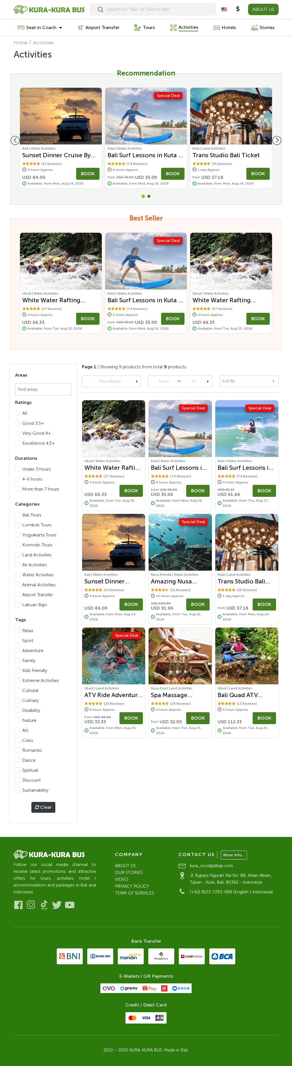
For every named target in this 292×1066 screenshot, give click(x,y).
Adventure (32, 650)
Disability (31, 710)
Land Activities (37, 554)
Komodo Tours (37, 545)
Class (27, 740)
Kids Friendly (34, 670)
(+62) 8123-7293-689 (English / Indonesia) (231, 892)
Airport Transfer (37, 594)
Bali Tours (31, 515)
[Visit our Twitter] (57, 905)
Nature (29, 720)
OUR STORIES (129, 872)
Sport (27, 640)
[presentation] (15, 140)
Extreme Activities (40, 680)
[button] (143, 196)
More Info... (233, 855)
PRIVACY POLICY (132, 886)
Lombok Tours (37, 525)
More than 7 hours (40, 489)
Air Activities (34, 564)
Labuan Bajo (34, 604)
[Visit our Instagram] (31, 905)
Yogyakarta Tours (39, 535)
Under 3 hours (36, 469)
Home (20, 42)
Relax (27, 630)
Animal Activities (39, 584)
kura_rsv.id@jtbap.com (211, 865)
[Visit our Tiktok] (44, 905)
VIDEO (121, 879)
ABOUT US (263, 9)
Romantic (32, 750)
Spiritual (30, 770)
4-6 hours (32, 479)
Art (25, 730)
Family (28, 660)
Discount (31, 780)
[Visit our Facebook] (18, 905)
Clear (45, 807)
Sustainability (35, 790)
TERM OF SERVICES (134, 893)
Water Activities (38, 574)
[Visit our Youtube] (70, 905)
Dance (29, 760)
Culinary (30, 700)
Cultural (30, 690)
